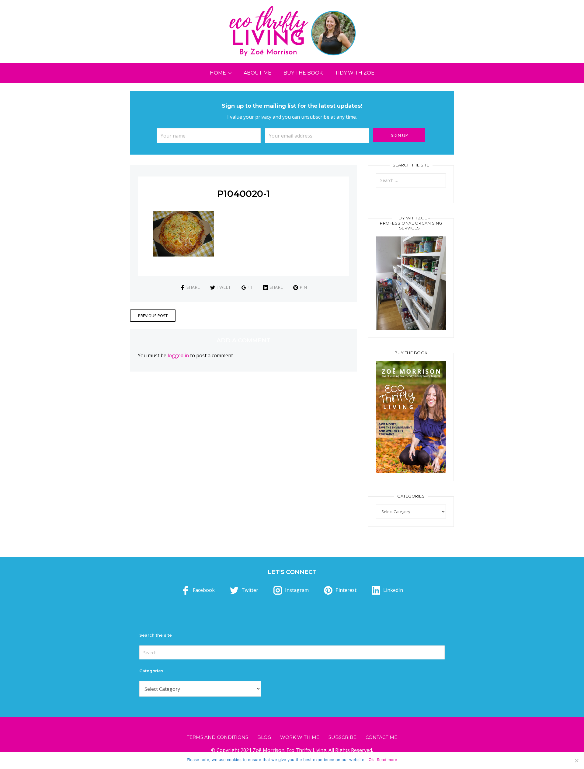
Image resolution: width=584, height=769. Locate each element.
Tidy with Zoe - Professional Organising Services (411, 223)
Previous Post (153, 315)
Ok (371, 759)
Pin (303, 287)
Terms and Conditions (217, 737)
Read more (387, 759)
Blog (264, 737)
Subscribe (342, 737)
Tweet (224, 287)
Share (193, 287)
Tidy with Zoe (354, 73)
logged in (178, 355)
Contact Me (381, 737)
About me (257, 73)
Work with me (299, 737)
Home (218, 73)
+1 (250, 287)
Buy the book (303, 73)
